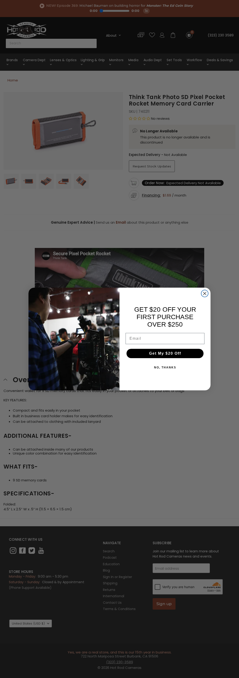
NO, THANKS (165, 367)
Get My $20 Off (165, 353)
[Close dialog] (204, 293)
